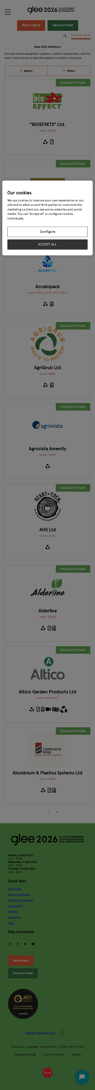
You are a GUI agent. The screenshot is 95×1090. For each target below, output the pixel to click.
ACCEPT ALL (47, 244)
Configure (47, 232)
